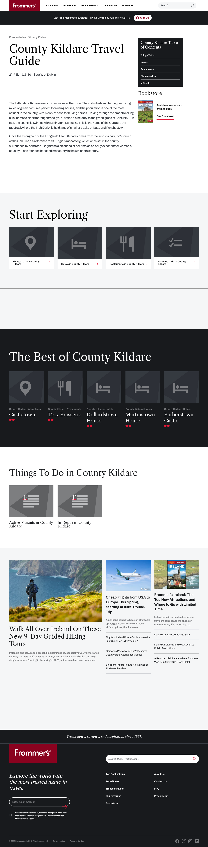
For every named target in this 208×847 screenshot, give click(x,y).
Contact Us (160, 781)
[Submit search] (193, 5)
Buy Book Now (165, 116)
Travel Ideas (69, 5)
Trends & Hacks (89, 5)
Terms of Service (77, 841)
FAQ (156, 788)
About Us (159, 774)
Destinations (51, 5)
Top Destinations (115, 774)
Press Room (161, 796)
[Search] (194, 758)
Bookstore (128, 5)
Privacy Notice (59, 841)
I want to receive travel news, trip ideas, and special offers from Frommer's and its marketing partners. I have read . (41, 816)
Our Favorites (110, 5)
